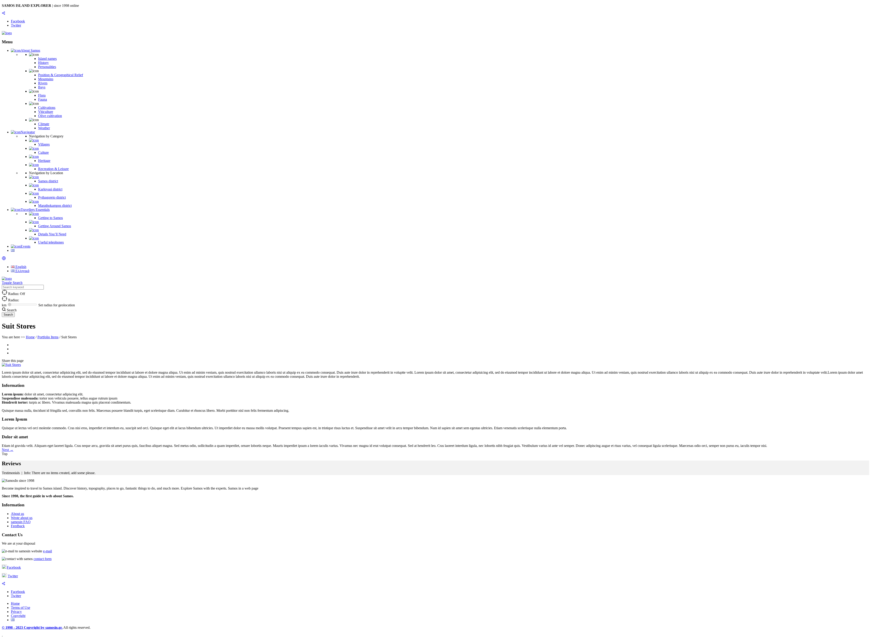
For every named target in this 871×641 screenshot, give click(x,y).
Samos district (48, 181)
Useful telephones (51, 242)
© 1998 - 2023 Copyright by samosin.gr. (32, 627)
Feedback (18, 526)
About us (17, 514)
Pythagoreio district (52, 197)
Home (30, 337)
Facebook (14, 567)
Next (7, 450)
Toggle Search (12, 283)
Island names (47, 59)
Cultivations (46, 108)
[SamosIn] (7, 33)
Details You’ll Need (52, 234)
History (43, 63)
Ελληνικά (22, 271)
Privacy (16, 612)
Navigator (28, 132)
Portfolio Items (48, 337)
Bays (41, 87)
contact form (42, 559)
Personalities (47, 67)
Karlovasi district (50, 189)
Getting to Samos (50, 218)
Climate (43, 124)
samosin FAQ (21, 522)
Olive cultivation (50, 116)
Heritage (44, 161)
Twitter (13, 576)
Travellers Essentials (35, 210)
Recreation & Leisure (53, 169)
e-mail (47, 551)
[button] (4, 259)
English (20, 267)
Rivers (42, 83)
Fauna (42, 99)
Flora (42, 95)
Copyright (18, 616)
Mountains (45, 79)
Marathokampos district (55, 205)
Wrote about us (21, 518)
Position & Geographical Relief (60, 75)
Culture (43, 152)
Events (25, 246)
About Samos (30, 50)
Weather (44, 128)
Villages (44, 144)
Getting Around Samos (54, 226)
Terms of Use (20, 607)
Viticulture (45, 112)
